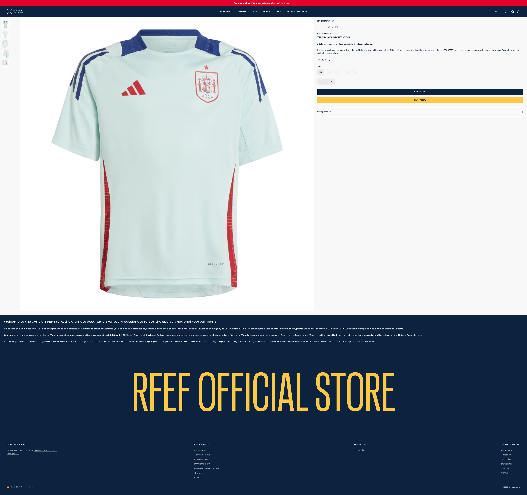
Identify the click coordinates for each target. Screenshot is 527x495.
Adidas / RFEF (324, 33)
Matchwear (226, 11)
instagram (507, 464)
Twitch (505, 468)
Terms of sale (202, 455)
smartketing (514, 487)
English (495, 11)
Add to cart (420, 92)
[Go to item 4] (5, 54)
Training (242, 11)
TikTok (504, 473)
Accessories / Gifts (297, 11)
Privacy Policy (202, 464)
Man (255, 11)
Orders (198, 473)
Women (267, 11)
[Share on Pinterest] (333, 27)
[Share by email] (336, 27)
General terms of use (206, 468)
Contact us (200, 477)
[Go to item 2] (5, 34)
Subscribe (359, 450)
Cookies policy (202, 459)
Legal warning (202, 450)
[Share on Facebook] (325, 27)
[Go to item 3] (5, 44)
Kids (279, 11)
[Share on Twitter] (329, 27)
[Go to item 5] (5, 64)
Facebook (506, 450)
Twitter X (506, 455)
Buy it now (420, 100)
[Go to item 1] (5, 24)
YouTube (506, 459)
